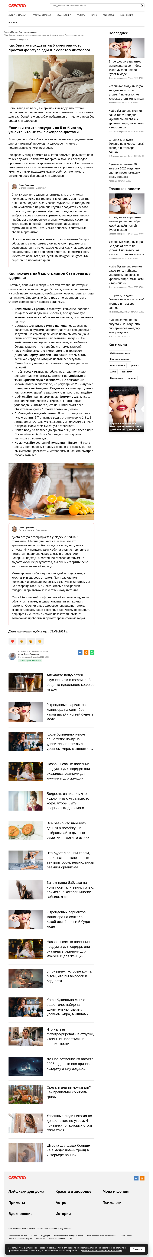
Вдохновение (126, 15)
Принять (137, 1249)
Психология (108, 15)
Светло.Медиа (10, 32)
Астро (94, 15)
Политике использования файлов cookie (102, 1250)
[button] (142, 409)
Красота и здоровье (41, 15)
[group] (126, 409)
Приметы (81, 15)
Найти (141, 5)
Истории (13, 22)
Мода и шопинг (64, 15)
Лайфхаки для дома (17, 15)
